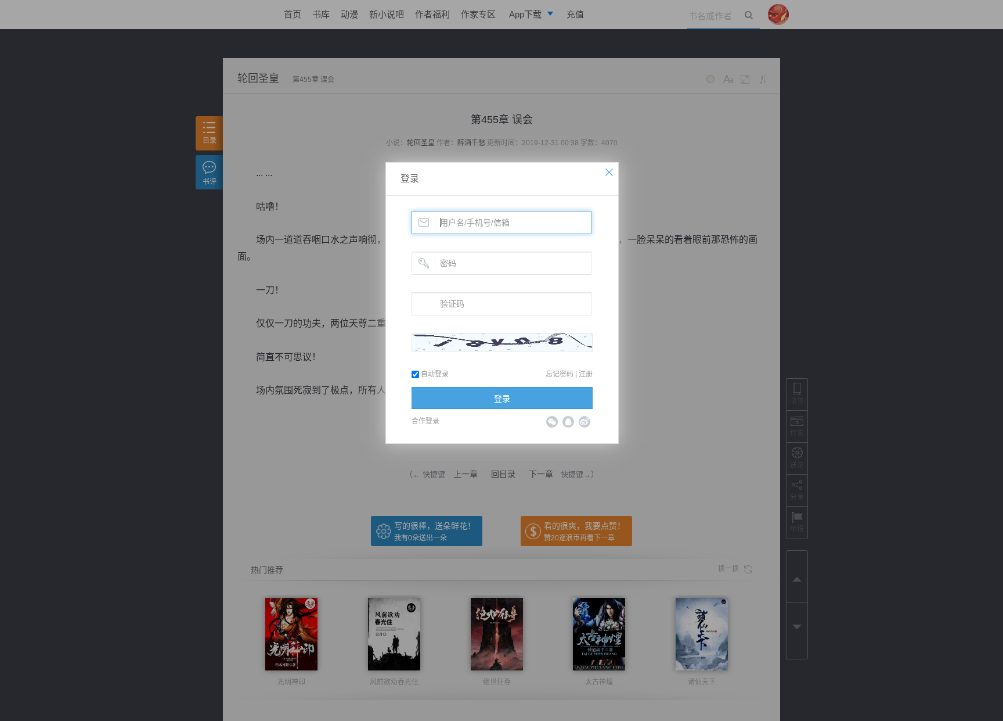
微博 (584, 422)
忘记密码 (559, 374)
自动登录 (434, 374)
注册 (586, 374)
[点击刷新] (502, 342)
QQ (568, 422)
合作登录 (425, 421)
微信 (552, 422)
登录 (410, 179)
